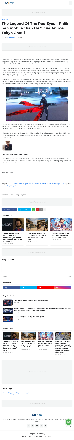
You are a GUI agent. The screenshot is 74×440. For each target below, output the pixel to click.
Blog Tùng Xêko (12, 186)
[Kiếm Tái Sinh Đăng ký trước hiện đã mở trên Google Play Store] (61, 224)
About (30, 436)
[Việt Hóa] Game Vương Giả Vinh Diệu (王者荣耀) (31, 300)
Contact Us (38, 436)
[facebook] (11, 287)
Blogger (13, 394)
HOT (26, 394)
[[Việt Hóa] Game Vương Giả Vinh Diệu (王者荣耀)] (8, 303)
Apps (6, 394)
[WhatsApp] (33, 209)
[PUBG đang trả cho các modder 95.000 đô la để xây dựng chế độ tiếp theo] (37, 224)
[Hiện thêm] (44, 209)
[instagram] (62, 287)
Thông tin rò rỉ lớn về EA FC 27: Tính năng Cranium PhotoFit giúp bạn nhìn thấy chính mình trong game (12, 237)
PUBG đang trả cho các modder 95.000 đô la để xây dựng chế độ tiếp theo (36, 236)
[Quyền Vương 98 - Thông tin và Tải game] (8, 319)
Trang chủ (5, 19)
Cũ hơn (69, 276)
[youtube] (45, 287)
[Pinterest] (37, 209)
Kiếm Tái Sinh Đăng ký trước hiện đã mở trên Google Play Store (60, 235)
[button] (2, 2)
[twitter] (28, 287)
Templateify (41, 434)
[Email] (41, 209)
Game (20, 394)
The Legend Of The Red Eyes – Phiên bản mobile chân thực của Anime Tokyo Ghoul (36, 184)
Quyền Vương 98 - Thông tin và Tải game (29, 317)
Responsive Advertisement (37, 12)
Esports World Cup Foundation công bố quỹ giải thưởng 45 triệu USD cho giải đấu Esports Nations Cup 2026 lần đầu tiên (42, 309)
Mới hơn (5, 276)
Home (24, 436)
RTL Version (48, 436)
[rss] (45, 426)
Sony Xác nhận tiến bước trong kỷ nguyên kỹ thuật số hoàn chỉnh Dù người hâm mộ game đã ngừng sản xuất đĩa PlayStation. (63, 347)
